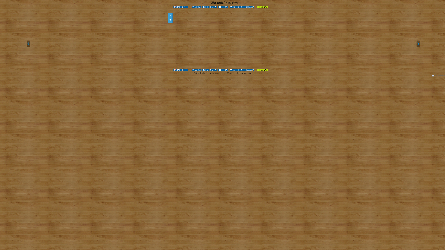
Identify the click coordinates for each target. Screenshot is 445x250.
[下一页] (418, 44)
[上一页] (28, 44)
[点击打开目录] (170, 18)
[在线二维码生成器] (438, 75)
